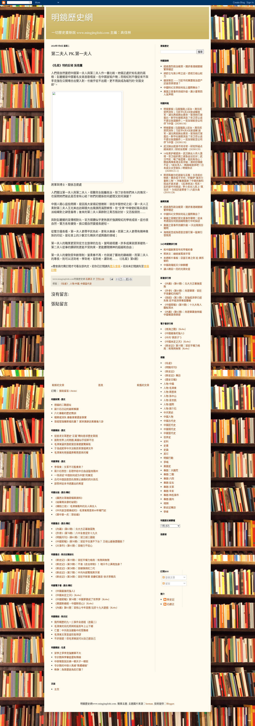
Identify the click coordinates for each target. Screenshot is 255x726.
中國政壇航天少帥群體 (176, 265)
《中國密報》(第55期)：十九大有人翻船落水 (183, 306)
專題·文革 (169, 486)
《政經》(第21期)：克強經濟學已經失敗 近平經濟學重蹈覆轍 (183, 299)
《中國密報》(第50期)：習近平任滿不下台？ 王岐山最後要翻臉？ (89, 541)
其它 (166, 453)
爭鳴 (166, 462)
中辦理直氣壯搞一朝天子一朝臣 (71, 661)
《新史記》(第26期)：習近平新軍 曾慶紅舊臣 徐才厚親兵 (85, 576)
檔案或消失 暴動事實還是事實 (70, 417)
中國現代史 (170, 429)
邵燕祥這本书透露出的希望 (68, 483)
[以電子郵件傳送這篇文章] (117, 279)
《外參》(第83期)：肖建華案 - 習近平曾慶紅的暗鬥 (183, 292)
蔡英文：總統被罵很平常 (177, 253)
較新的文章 (58, 385)
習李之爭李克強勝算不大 (67, 653)
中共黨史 (168, 412)
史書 (166, 445)
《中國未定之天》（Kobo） (68, 595)
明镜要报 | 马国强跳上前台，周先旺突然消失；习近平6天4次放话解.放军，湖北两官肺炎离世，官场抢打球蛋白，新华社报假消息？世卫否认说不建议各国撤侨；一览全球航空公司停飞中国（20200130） (183, 135)
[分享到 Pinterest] (130, 279)
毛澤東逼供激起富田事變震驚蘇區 (72, 444)
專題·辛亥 (169, 491)
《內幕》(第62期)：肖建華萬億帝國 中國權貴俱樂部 (183, 313)
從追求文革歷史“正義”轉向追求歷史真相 (76, 435)
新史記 (170, 599)
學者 (166, 511)
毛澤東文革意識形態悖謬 (67, 634)
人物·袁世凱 (170, 400)
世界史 (167, 437)
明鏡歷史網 (72, 17)
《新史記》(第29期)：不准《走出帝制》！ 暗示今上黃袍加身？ (88, 564)
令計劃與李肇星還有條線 (67, 657)
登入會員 (115, 266)
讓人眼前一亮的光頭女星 (177, 269)
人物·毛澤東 (170, 387)
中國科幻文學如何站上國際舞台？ (182, 87)
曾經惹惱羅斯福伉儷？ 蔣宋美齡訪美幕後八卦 (79, 421)
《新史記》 (170, 371)
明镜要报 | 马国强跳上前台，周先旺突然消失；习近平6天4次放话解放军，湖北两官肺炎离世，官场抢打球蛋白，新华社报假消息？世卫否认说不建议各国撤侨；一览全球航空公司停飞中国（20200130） (183, 116)
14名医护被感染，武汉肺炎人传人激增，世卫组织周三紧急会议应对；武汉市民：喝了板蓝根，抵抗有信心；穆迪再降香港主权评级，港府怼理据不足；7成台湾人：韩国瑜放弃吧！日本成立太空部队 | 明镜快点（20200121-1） (184, 162)
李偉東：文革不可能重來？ (68, 466)
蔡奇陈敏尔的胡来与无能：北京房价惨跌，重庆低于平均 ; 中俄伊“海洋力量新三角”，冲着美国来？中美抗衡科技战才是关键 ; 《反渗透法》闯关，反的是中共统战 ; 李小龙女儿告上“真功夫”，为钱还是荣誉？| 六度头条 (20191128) (183, 183)
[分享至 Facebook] (127, 279)
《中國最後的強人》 (65, 591)
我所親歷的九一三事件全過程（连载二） (76, 622)
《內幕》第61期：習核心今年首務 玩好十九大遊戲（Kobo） (86, 607)
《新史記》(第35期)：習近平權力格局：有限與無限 (81, 560)
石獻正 (170, 604)
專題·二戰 (169, 474)
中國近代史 (170, 425)
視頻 (166, 503)
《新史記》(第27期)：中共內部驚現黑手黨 (77, 572)
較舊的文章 (143, 385)
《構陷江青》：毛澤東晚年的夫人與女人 (75, 506)
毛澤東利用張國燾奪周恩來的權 (71, 452)
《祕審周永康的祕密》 (66, 502)
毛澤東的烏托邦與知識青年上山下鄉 (73, 626)
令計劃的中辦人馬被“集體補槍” (71, 665)
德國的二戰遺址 (62, 404)
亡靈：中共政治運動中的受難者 (71, 630)
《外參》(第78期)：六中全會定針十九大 (75, 533)
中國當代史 (86, 283)
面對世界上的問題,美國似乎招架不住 (74, 440)
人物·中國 (74, 283)
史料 (166, 441)
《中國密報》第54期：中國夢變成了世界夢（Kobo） (82, 599)
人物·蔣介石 (170, 408)
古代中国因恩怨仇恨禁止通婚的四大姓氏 (76, 479)
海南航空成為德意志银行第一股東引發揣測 (183, 234)
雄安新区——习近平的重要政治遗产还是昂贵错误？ (183, 82)
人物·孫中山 (170, 396)
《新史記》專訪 (172, 375)
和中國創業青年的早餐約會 (178, 249)
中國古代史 (170, 420)
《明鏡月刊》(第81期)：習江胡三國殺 (74, 537)
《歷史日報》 (171, 379)
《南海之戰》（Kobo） (175, 329)
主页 (56, 689)
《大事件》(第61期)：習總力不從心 (73, 545)
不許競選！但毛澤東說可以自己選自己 (75, 638)
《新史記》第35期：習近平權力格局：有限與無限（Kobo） (182, 347)
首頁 (100, 385)
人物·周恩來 (170, 391)
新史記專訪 (170, 507)
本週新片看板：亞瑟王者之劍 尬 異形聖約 (184, 259)
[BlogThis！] (120, 279)
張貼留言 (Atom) (68, 390)
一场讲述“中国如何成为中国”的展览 (73, 475)
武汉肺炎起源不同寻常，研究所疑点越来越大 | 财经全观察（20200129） (183, 148)
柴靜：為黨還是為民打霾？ (68, 669)
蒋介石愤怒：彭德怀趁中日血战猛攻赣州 (76, 471)
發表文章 (170, 577)
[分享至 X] (124, 279)
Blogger (170, 703)
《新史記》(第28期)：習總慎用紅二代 (74, 568)
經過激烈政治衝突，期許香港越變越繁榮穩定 (183, 68)
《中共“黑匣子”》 (173, 337)
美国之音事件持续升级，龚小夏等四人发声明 (183, 93)
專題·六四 (169, 478)
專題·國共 (169, 499)
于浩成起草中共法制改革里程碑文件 (73, 448)
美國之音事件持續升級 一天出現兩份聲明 (183, 226)
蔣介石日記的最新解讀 (66, 409)
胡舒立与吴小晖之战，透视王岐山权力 (183, 75)
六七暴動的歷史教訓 (65, 413)
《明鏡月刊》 (171, 367)
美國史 (167, 466)
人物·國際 (169, 404)
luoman (149, 703)
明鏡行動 (168, 457)
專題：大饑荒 (171, 470)
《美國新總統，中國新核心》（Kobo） (74, 603)
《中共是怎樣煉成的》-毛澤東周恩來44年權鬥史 (80, 510)
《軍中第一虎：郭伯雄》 (67, 514)
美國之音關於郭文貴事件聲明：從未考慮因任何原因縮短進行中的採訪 (183, 219)
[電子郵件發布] (111, 278)
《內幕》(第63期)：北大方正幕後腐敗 (74, 529)
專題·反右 (169, 482)
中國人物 (168, 416)
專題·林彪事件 (171, 495)
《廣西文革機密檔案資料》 (68, 497)
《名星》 (64, 283)
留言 (167, 583)
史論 (166, 449)
